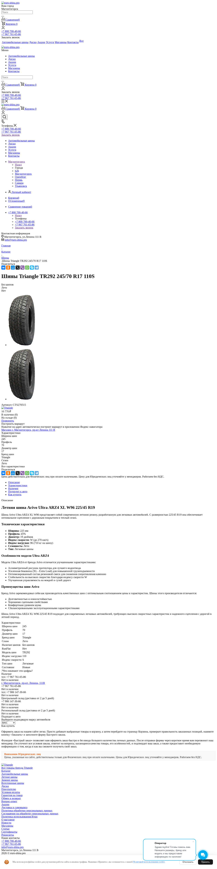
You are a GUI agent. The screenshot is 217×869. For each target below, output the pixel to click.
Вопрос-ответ (9, 801)
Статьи (5, 828)
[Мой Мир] (13, 268)
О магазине (8, 819)
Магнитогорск (23, 173)
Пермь (18, 179)
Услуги (12, 65)
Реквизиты (7, 834)
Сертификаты (9, 831)
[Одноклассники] (8, 268)
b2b (17, 170)
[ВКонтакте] (3, 268)
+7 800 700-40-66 (11, 31)
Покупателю (8, 789)
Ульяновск (21, 186)
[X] (18, 268)
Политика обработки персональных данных (26, 810)
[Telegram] (37, 268)
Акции (12, 62)
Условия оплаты (10, 792)
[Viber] (22, 268)
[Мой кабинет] (3, 28)
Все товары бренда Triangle (17, 767)
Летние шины (9, 777)
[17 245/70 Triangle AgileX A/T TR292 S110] (21, 344)
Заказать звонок (10, 134)
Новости (6, 822)
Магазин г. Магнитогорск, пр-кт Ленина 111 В (28, 429)
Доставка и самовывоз (14, 807)
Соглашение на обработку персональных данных (29, 813)
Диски (12, 59)
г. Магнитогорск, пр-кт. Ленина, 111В (23, 683)
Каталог (6, 770)
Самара (19, 183)
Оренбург (20, 176)
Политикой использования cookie (149, 862)
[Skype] (32, 268)
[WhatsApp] (27, 268)
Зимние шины (9, 780)
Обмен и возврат (11, 798)
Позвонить (7, 420)
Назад (18, 164)
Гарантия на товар (12, 795)
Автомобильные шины (21, 56)
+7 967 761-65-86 (11, 34)
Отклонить (188, 862)
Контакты (13, 71)
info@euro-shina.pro (16, 239)
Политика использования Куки (19, 816)
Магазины (14, 68)
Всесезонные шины (12, 783)
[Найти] (2, 16)
